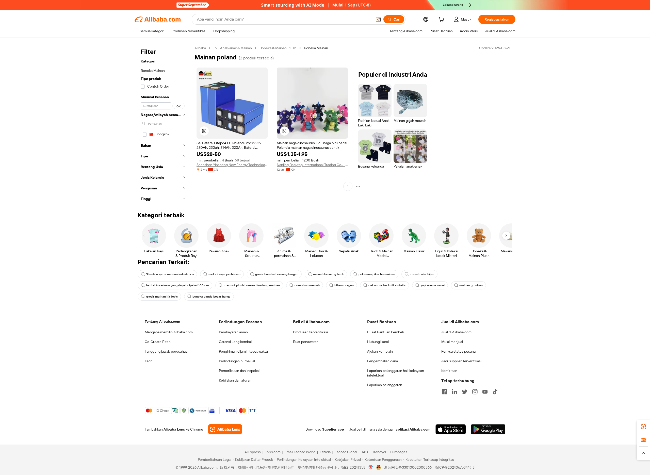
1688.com (273, 452)
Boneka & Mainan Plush (277, 48)
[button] (378, 19)
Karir (148, 361)
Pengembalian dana (382, 361)
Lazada (325, 452)
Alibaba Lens (174, 429)
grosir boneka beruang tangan (276, 274)
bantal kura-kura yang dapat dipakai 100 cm (177, 285)
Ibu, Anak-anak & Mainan (233, 48)
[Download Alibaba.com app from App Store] (450, 429)
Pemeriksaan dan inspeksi (239, 371)
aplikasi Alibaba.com (413, 429)
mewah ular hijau (422, 274)
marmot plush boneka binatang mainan (252, 285)
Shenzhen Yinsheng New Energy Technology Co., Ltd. (232, 165)
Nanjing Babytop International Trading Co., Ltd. (312, 165)
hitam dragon (344, 285)
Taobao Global (346, 452)
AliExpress (253, 452)
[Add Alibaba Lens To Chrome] (225, 429)
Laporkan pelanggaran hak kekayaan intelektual (395, 373)
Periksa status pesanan (459, 351)
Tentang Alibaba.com (162, 321)
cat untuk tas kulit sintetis (387, 285)
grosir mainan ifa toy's (162, 296)
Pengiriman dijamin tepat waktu (243, 351)
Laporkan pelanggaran (384, 385)
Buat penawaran (305, 342)
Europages (398, 452)
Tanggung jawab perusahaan (167, 351)
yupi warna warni (432, 285)
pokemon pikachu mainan (377, 274)
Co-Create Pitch (158, 342)
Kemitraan (449, 371)
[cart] (442, 20)
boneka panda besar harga (211, 296)
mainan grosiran (471, 285)
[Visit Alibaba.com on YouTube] (485, 392)
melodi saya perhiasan (224, 274)
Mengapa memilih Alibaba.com (169, 332)
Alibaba (200, 48)
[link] (643, 426)
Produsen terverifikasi (310, 332)
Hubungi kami (378, 342)
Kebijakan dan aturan (235, 380)
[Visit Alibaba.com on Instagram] (475, 392)
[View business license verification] (370, 467)
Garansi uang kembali (235, 342)
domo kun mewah (307, 285)
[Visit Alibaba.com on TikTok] (495, 392)
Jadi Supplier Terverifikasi (461, 361)
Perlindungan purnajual (237, 361)
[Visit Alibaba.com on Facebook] (444, 392)
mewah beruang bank (328, 274)
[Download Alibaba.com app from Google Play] (488, 429)
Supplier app (333, 429)
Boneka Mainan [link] (316, 48)
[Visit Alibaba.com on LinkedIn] (454, 392)
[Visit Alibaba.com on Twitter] (465, 392)
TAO (364, 452)
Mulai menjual (452, 342)
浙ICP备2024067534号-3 (455, 467)
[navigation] (163, 125)
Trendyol (379, 452)
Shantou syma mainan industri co (170, 274)
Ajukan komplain (380, 351)
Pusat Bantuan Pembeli (385, 332)
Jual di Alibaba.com (456, 332)
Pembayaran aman (233, 332)
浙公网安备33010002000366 (408, 467)
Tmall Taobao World (300, 452)
